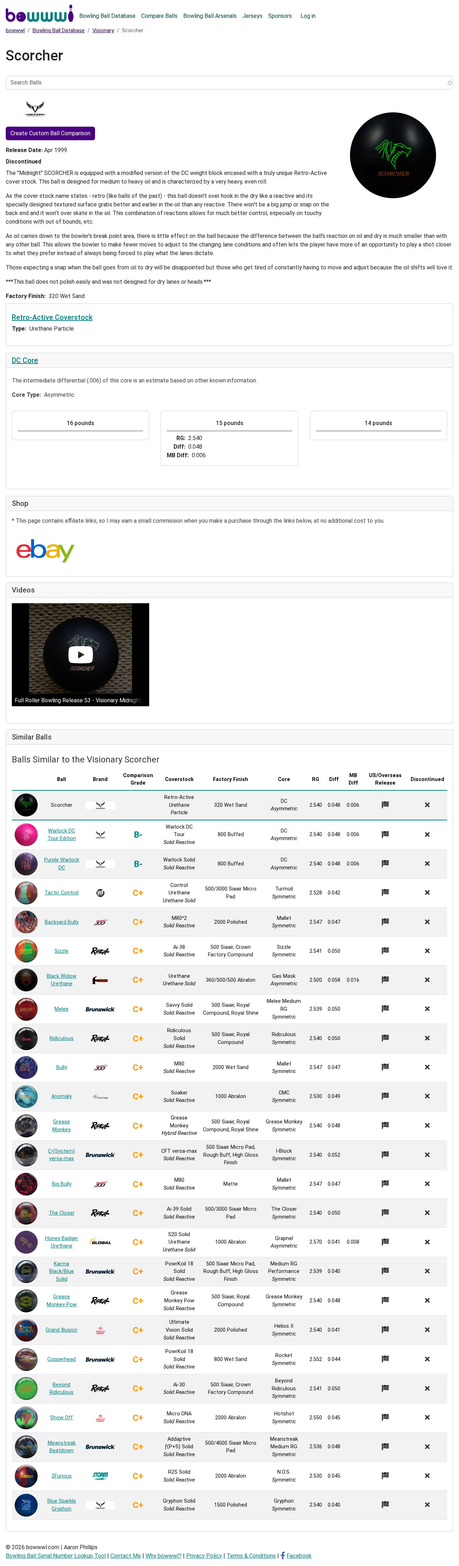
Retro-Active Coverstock (52, 317)
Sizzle (61, 951)
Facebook (299, 1555)
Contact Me (125, 1555)
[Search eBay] (45, 551)
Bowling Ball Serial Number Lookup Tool (56, 1555)
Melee (61, 1009)
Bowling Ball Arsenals (210, 16)
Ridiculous (61, 1038)
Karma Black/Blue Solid (61, 1271)
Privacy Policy (204, 1555)
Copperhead (61, 1359)
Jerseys (252, 16)
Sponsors (280, 16)
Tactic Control (61, 893)
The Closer (62, 1213)
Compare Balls (159, 16)
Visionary (103, 30)
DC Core (25, 360)
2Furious (62, 1476)
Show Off (61, 1418)
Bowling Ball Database (107, 16)
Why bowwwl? (163, 1555)
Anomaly (61, 1096)
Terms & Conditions (251, 1555)
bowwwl (15, 30)
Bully (61, 1067)
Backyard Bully (62, 922)
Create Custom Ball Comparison (50, 133)
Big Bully (61, 1184)
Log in (308, 16)
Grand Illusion (61, 1330)
